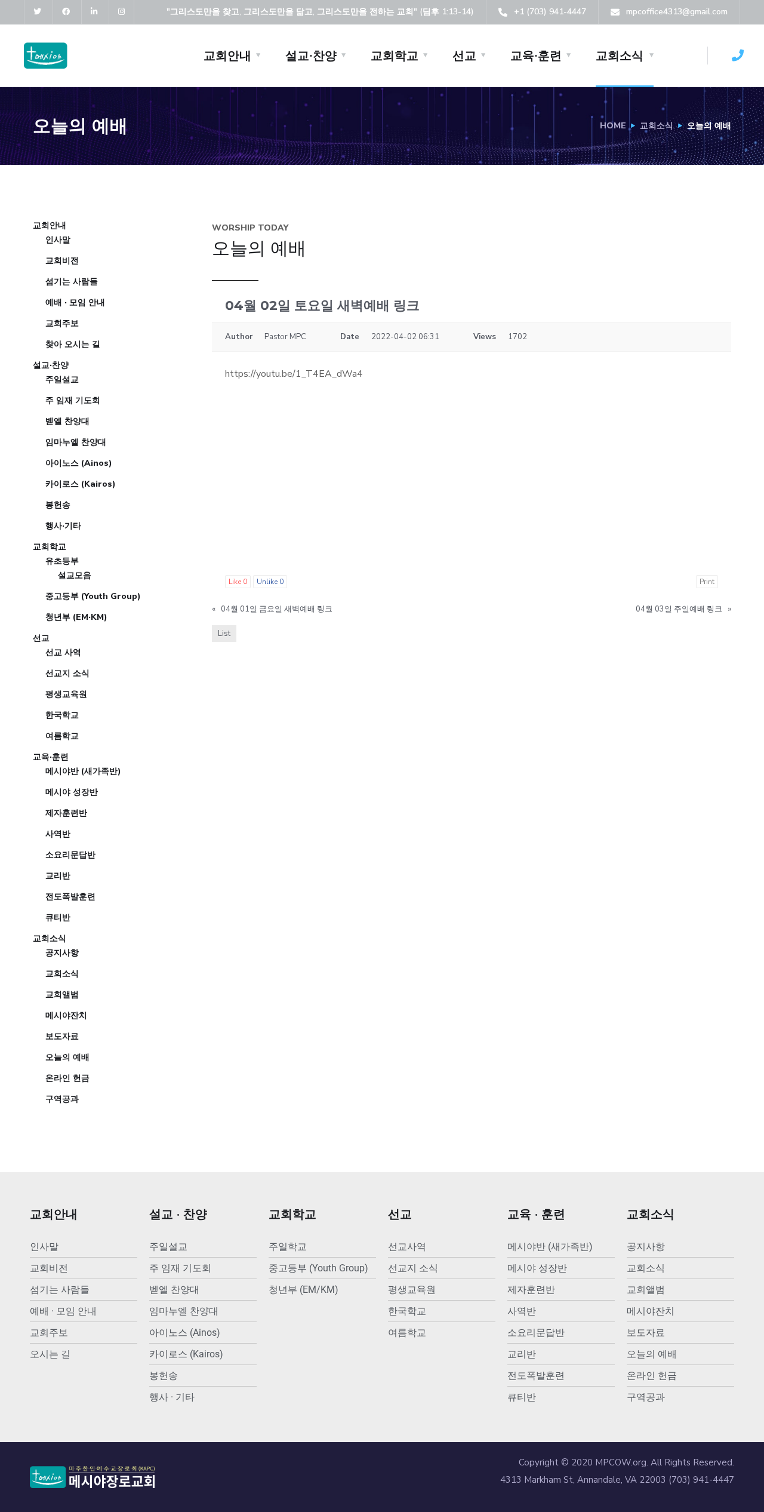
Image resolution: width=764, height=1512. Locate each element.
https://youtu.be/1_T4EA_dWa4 (294, 373)
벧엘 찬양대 (67, 421)
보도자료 (62, 1036)
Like (238, 581)
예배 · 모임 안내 (75, 302)
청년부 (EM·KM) (76, 617)
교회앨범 (62, 994)
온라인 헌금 (67, 1078)
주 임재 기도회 (72, 400)
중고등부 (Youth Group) (93, 596)
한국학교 (62, 715)
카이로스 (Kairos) (80, 484)
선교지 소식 (67, 673)
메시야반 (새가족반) (83, 771)
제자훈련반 (66, 813)
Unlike (270, 581)
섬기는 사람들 (71, 281)
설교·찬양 (311, 55)
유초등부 (62, 561)
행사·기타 (63, 525)
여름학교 (62, 736)
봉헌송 (57, 505)
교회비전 (62, 260)
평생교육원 (66, 694)
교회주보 (62, 323)
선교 (464, 55)
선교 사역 (63, 652)
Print (707, 581)
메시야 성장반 (71, 792)
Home (613, 125)
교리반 (57, 875)
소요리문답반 (70, 855)
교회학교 (394, 55)
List (224, 633)
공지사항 (62, 952)
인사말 (57, 239)
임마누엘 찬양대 (75, 442)
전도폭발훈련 (70, 896)
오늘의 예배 (67, 1057)
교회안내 (227, 55)
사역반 (57, 834)
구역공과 (62, 1099)
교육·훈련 (536, 55)
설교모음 (74, 575)
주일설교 (62, 379)
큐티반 (57, 917)
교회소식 (619, 55)
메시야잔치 (66, 1015)
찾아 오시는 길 (72, 344)
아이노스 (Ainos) (78, 463)
